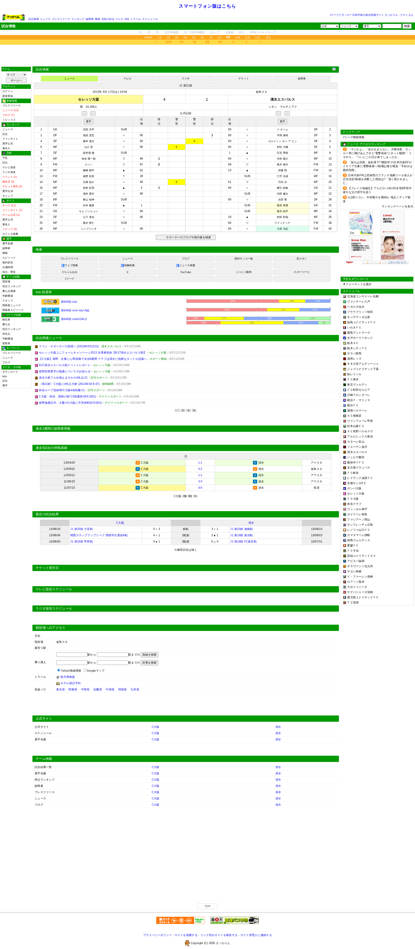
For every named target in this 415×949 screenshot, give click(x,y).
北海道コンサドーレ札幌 (363, 296)
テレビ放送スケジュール (54, 589)
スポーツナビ (302, 272)
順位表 (6, 319)
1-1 (200, 462)
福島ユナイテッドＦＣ (361, 322)
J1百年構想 (171, 32)
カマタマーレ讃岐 (358, 535)
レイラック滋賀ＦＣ (360, 478)
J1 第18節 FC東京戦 (243, 541)
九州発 (135, 689)
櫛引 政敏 (282, 187)
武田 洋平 (88, 129)
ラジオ (186, 78)
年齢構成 (7, 295)
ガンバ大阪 (354, 488)
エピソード (9, 257)
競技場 (6, 281)
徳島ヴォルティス (358, 540)
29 (181, 42)
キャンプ (7, 195)
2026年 (148, 37)
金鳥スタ (261, 91)
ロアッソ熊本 (355, 581)
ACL (242, 32)
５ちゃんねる (69, 272)
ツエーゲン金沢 (357, 446)
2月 (168, 37)
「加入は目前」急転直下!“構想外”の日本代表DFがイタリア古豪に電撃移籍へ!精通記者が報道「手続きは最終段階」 (378, 166)
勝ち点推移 (9, 291)
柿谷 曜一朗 (89, 158)
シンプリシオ (89, 228)
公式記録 (185, 113)
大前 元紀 (282, 228)
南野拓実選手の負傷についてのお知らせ (65, 371)
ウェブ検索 (71, 265)
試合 (5, 134)
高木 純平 (282, 211)
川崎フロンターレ (358, 395)
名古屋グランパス (358, 467)
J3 (157, 32)
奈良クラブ (354, 504)
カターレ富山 (355, 441)
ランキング (78, 19)
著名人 (6, 148)
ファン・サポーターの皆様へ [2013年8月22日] (69, 346)
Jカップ (215, 32)
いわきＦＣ (354, 327)
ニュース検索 (187, 265)
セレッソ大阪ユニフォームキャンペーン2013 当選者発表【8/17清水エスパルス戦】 (92, 352)
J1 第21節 (185, 85)
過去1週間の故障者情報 (53, 428)
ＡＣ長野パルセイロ (360, 431)
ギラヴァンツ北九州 (360, 566)
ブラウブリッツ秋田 (360, 312)
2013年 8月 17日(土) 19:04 (110, 91)
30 (194, 42)
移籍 (97, 19)
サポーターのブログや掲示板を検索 (187, 237)
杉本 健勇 (88, 205)
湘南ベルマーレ (357, 410)
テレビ (120, 19)
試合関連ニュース (49, 338)
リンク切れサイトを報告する (219, 935)
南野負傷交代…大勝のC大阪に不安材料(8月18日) (70, 402)
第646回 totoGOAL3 (73, 319)
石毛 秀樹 (282, 152)
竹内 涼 (282, 182)
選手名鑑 (7, 243)
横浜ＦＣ (353, 405)
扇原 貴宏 (88, 135)
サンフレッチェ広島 (360, 524)
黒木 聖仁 (88, 222)
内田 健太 (282, 193)
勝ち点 (6, 324)
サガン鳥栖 (354, 571)
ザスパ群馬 (354, 353)
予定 (268, 37)
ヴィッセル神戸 (357, 509)
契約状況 (7, 262)
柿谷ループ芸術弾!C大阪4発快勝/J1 (62, 390)
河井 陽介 (282, 158)
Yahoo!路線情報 (71, 670)
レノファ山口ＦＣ (358, 529)
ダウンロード (10, 371)
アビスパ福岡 (355, 561)
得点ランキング (11, 286)
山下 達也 (88, 217)
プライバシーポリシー (157, 935)
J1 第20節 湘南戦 (241, 529)
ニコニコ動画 (244, 272)
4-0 (200, 487)
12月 (257, 37)
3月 (177, 37)
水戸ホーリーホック (360, 337)
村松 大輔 (282, 147)
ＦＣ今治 (353, 550)
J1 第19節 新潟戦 (241, 535)
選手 (5, 385)
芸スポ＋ (302, 258)
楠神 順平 (88, 170)
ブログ (6, 362)
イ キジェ (282, 129)
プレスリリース (61, 19)
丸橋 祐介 (88, 182)
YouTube (185, 272)
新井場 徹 (88, 152)
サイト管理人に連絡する (256, 935)
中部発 (85, 689)
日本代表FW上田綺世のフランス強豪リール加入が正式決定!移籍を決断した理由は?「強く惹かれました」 (378, 179)
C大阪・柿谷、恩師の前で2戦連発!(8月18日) (67, 396)
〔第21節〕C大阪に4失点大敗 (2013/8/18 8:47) (69, 384)
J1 (140, 32)
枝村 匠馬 (88, 187)
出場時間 (7, 267)
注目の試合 (108, 19)
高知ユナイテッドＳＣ (361, 555)
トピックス (9, 119)
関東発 (73, 689)
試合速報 (33, 19)
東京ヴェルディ (357, 384)
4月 (185, 37)
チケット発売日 (47, 568)
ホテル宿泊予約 (71, 683)
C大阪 (120, 522)
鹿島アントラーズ (358, 332)
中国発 (110, 689)
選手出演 (7, 191)
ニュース (45, 19)
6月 (202, 37)
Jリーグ (69, 278)
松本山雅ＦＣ (355, 426)
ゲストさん (406, 14)
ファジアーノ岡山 (358, 519)
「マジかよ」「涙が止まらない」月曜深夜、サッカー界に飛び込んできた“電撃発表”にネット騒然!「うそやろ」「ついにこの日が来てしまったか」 (377, 153)
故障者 (90, 19)
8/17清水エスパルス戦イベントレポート (64, 365)
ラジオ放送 (9, 172)
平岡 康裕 (282, 135)
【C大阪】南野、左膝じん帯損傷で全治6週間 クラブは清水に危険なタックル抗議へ (93, 358)
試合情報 (42, 69)
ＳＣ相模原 (354, 415)
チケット (243, 78)
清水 (251, 522)
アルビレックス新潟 (360, 436)
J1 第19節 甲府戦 (81, 541)
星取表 (6, 343)
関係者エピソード (13, 310)
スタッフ (7, 300)
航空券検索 (68, 677)
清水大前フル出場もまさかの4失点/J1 (63, 377)
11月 (247, 37)
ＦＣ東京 (353, 379)
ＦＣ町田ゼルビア (358, 389)
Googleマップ (95, 670)
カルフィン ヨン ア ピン (282, 141)
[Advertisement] (207, 55)
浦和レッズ (354, 358)
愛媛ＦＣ (353, 545)
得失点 (6, 333)
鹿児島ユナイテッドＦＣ (363, 597)
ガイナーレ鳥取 (357, 514)
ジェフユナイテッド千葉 (363, 369)
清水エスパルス (357, 452)
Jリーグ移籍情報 (353, 137)
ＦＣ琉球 (353, 602)
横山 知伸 (88, 199)
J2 (148, 32)
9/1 (221, 42)
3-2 (200, 468)
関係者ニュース (11, 305)
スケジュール (150, 19)
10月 (237, 37)
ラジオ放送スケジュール (54, 608)
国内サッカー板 (244, 258)
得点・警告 (9, 272)
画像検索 (129, 265)
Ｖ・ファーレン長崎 (360, 576)
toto (127, 19)
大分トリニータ (357, 587)
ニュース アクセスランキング (366, 144)
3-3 (200, 481)
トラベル (135, 19)
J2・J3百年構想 (194, 32)
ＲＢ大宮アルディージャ (363, 363)
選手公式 (7, 143)
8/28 (168, 42)
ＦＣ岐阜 (353, 472)
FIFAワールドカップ (263, 32)
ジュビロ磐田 (355, 457)
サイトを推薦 (10, 233)
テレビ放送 (9, 167)
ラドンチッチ (282, 222)
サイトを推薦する (186, 935)
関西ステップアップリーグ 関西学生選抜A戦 (99, 535)
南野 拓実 (88, 176)
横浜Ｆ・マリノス (358, 400)
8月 (219, 37)
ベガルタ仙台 (355, 306)
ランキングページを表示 (397, 206)
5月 (194, 37)
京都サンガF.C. (357, 483)
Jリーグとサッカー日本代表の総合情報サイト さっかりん (364, 14)
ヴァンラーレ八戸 (358, 301)
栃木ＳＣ (353, 343)
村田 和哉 (282, 217)
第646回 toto (68, 301)
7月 (211, 37)
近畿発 (97, 689)
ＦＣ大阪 (353, 498)
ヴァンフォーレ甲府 (360, 420)
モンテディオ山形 (358, 317)
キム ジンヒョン (88, 211)
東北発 (60, 689)
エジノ (89, 164)
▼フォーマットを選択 (357, 284)
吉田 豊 (282, 199)
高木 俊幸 (282, 164)
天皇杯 (229, 32)
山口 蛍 (88, 147)
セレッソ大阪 (355, 493)
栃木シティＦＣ (357, 348)
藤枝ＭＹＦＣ (355, 462)
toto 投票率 (44, 292)
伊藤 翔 (282, 170)
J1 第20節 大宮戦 (81, 529)
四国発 (122, 689)
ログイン (7, 91)
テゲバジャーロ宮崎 (360, 592)
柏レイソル (354, 374)
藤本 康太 (88, 141)
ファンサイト (10, 138)
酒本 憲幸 (88, 193)
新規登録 (7, 96)
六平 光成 (282, 176)
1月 (159, 37)
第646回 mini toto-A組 (74, 310)
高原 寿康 (282, 205)
